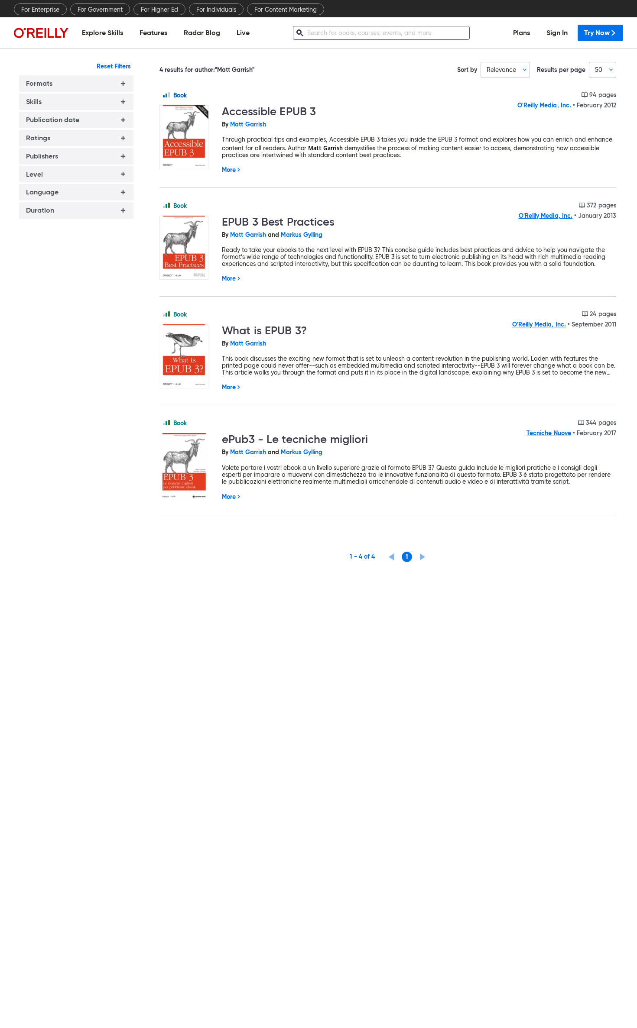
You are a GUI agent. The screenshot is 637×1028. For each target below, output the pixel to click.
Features (153, 32)
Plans (521, 32)
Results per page (561, 70)
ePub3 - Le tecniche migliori (295, 439)
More (229, 170)
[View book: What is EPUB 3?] (187, 357)
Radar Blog (202, 32)
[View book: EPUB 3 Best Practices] (187, 248)
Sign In (557, 32)
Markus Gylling (301, 235)
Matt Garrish (248, 124)
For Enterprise (40, 9)
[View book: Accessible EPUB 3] (187, 138)
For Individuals (216, 9)
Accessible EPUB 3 (269, 111)
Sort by (467, 70)
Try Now (597, 32)
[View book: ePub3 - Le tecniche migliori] (187, 467)
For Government (100, 9)
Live (243, 32)
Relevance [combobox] (501, 70)
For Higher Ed (159, 9)
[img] (166, 94)
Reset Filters (114, 66)
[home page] (41, 32)
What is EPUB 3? (264, 330)
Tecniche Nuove (548, 433)
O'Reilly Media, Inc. (544, 105)
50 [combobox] (598, 70)
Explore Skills (102, 32)
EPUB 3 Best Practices (278, 222)
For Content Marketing (285, 9)
